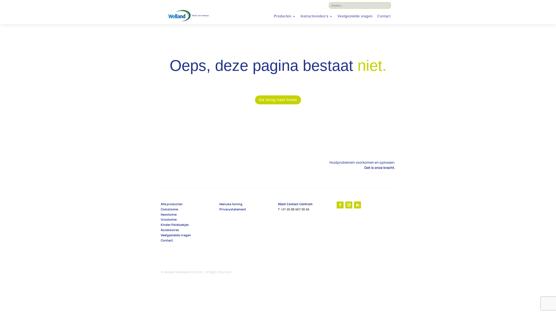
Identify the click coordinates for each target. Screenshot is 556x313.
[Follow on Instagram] (348, 204)
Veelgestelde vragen (355, 16)
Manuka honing (230, 204)
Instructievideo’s (315, 16)
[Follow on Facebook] (340, 204)
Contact (384, 16)
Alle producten (172, 204)
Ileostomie (169, 214)
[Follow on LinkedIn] (357, 204)
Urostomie (169, 219)
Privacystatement (232, 209)
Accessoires (170, 230)
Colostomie (169, 209)
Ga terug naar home (278, 100)
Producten (282, 16)
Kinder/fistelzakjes (175, 225)
